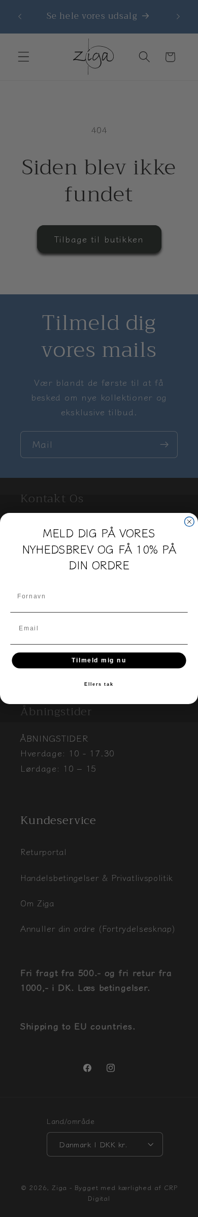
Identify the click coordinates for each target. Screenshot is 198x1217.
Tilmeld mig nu (99, 660)
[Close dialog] (189, 522)
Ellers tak (99, 684)
